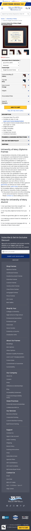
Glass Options (10, 350)
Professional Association (14, 318)
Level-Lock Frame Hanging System (13, 121)
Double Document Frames (14, 276)
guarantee (4, 185)
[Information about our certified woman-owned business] (25, 517)
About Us (9, 376)
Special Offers (10, 459)
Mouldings (9, 344)
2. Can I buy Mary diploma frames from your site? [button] (14, 212)
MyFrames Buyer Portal (13, 469)
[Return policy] (15, 517)
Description (6, 114)
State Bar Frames (11, 279)
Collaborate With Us (12, 407)
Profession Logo (11, 321)
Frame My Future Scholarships (15, 404)
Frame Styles (10, 360)
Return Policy (10, 446)
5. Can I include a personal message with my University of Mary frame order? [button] (14, 224)
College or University (12, 311)
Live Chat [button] (9, 479)
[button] (27, 8)
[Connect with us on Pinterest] (20, 506)
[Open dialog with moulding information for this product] (12, 74)
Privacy (4, 525)
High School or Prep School (14, 315)
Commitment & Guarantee (14, 363)
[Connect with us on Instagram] (13, 506)
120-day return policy (10, 141)
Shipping (5, 144)
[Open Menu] (2, 8)
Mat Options (10, 347)
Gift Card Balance (11, 463)
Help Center (10, 489)
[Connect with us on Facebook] (7, 506)
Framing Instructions (12, 449)
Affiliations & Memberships (14, 386)
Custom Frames (11, 283)
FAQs (8, 453)
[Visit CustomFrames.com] (24, 1)
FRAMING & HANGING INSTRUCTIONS (14, 137)
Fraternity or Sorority (12, 331)
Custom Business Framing (14, 420)
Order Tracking (11, 439)
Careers (8, 379)
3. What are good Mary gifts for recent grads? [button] (14, 215)
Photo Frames (10, 296)
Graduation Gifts (11, 335)
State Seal (9, 325)
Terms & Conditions (15, 525)
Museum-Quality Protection (14, 354)
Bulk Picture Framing (12, 424)
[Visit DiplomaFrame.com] (6, 1)
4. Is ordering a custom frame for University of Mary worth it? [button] (14, 219)
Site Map (26, 525)
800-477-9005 (10, 482)
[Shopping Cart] (29, 8)
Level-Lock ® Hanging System (15, 357)
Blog (7, 389)
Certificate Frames (12, 273)
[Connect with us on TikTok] (10, 506)
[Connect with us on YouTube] (17, 506)
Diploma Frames (11, 269)
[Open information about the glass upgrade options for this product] (6, 101)
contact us (10, 196)
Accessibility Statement (13, 392)
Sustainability (10, 367)
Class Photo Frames (12, 289)
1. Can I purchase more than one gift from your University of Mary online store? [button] (13, 207)
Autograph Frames (12, 292)
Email (8, 476)
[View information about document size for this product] (20, 60)
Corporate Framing (12, 417)
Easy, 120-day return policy (15, 111)
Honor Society (10, 328)
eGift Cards (14, 186)
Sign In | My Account (12, 436)
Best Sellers (9, 302)
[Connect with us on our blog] (24, 506)
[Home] (15, 8)
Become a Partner (11, 414)
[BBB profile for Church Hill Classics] (5, 517)
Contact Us (9, 433)
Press (8, 382)
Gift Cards (9, 299)
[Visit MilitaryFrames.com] (15, 1)
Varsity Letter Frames (12, 286)
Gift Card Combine (12, 466)
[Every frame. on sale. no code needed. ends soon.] (15, 4)
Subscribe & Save (11, 456)
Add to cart (15, 107)
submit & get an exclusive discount (15, 256)
